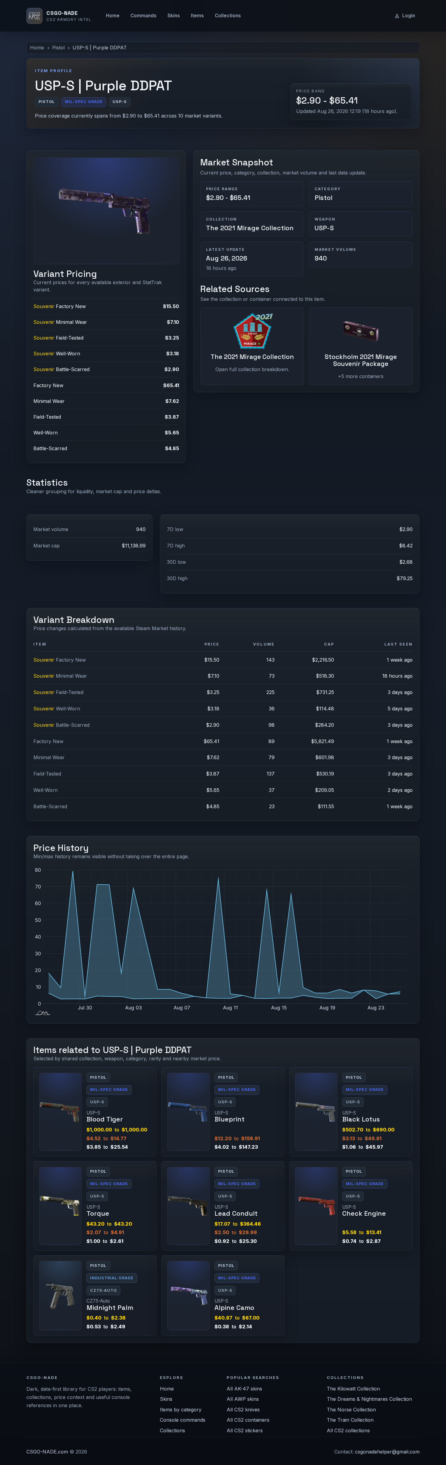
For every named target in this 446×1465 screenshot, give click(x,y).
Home (113, 15)
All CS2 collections (348, 1430)
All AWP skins (243, 1399)
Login (408, 15)
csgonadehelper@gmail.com (387, 1452)
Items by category (180, 1410)
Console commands (182, 1420)
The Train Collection (350, 1420)
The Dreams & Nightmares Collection (369, 1399)
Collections (228, 15)
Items (197, 15)
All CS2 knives (243, 1410)
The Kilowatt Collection (353, 1389)
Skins (173, 15)
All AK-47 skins (244, 1389)
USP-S (324, 228)
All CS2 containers (248, 1420)
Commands (143, 15)
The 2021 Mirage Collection (250, 228)
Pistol (58, 48)
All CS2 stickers (245, 1430)
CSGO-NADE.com (47, 1452)
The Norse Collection (351, 1410)
